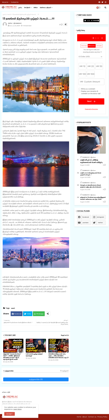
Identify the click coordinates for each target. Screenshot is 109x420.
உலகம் (9, 14)
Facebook (17, 314)
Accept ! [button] (9, 414)
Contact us (14, 2)
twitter (100, 223)
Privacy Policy (102, 417)
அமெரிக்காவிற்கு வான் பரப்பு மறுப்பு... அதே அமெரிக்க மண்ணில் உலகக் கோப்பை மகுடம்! (58, 355)
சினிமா (36, 7)
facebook (85, 217)
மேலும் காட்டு (65, 335)
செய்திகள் (27, 7)
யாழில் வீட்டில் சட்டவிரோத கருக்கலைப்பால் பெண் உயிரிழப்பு (91, 161)
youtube (85, 223)
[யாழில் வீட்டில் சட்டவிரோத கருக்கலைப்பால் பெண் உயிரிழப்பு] (91, 140)
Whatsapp (40, 314)
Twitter (29, 314)
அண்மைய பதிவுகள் (45, 7)
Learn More (17, 409)
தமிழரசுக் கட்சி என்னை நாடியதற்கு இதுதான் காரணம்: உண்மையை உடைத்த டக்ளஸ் (93, 198)
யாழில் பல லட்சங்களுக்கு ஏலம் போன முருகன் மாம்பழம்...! (90, 174)
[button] (105, 7)
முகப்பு (20, 7)
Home (79, 417)
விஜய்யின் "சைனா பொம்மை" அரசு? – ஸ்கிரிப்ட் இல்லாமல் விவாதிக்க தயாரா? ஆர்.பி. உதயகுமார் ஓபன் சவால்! (12, 356)
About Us (5, 2)
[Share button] (47, 313)
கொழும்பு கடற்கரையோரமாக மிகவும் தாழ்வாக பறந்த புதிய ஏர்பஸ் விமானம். (90, 186)
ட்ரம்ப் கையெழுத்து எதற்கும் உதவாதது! (34, 355)
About (84, 417)
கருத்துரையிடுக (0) (36, 379)
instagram (100, 217)
